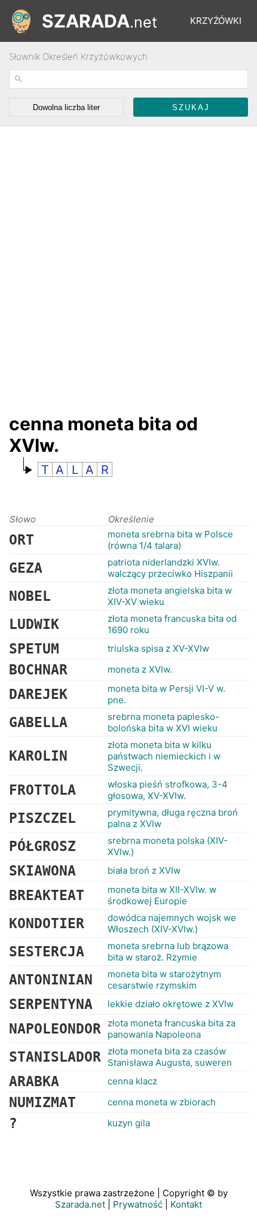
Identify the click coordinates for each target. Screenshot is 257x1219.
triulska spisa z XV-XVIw (158, 648)
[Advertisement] (128, 264)
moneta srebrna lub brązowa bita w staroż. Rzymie (168, 951)
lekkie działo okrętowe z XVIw (171, 1004)
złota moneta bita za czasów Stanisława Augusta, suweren (170, 1056)
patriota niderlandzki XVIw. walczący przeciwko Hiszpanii (170, 568)
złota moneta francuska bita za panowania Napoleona (171, 1028)
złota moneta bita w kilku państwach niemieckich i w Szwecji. (164, 756)
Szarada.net (80, 1204)
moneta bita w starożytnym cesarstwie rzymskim (164, 979)
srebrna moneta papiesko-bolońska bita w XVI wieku (163, 722)
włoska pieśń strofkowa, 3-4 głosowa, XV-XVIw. (168, 790)
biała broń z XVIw (144, 870)
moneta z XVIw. (140, 669)
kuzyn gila (129, 1123)
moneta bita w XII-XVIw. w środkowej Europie (162, 895)
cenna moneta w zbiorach (162, 1102)
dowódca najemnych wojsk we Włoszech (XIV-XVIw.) (172, 923)
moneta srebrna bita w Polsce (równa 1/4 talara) (170, 539)
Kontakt (186, 1204)
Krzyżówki (215, 20)
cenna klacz (132, 1081)
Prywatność (138, 1204)
